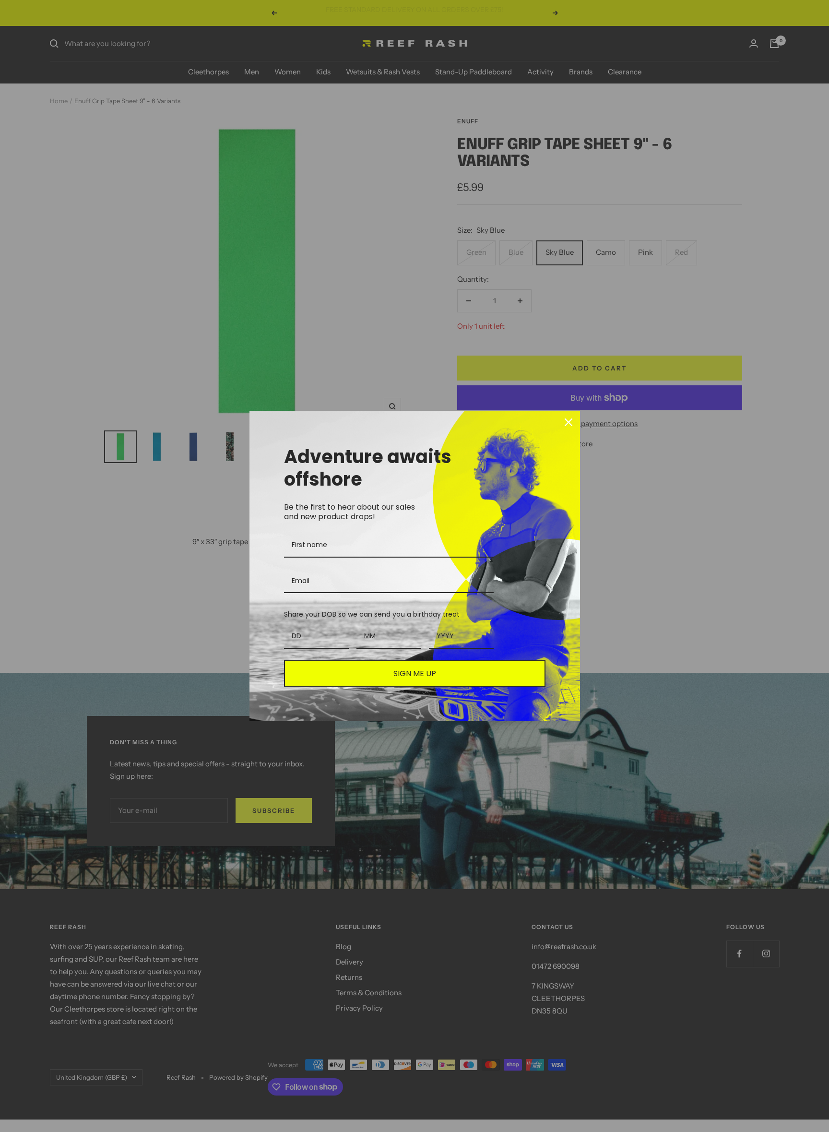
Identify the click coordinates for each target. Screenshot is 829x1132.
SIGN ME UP (414, 673)
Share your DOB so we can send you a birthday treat (372, 614)
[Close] (568, 422)
